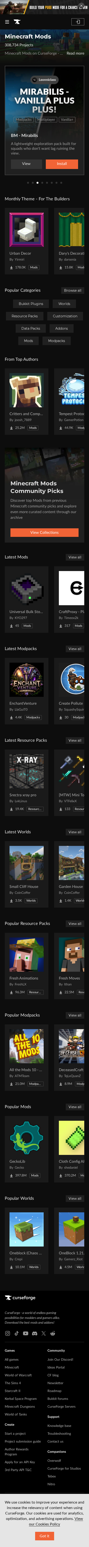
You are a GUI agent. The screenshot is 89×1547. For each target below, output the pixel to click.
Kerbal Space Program (21, 1399)
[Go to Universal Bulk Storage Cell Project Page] (26, 599)
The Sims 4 (13, 1383)
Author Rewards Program (16, 1452)
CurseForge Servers (61, 1406)
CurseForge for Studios (64, 1468)
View (26, 164)
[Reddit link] (53, 1333)
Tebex (51, 1476)
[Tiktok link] (16, 1333)
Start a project (15, 1433)
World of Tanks (16, 1414)
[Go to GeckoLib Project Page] (26, 1149)
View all (75, 557)
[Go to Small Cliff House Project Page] (26, 874)
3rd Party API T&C (18, 1470)
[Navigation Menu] (7, 21)
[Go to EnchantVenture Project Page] (26, 691)
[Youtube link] (25, 1333)
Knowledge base (59, 1426)
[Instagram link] (7, 1333)
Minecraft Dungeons (20, 1406)
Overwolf (54, 1461)
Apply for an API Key (20, 1462)
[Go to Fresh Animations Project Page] (26, 966)
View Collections (44, 532)
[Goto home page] (17, 22)
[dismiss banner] (81, 6)
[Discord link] (34, 1333)
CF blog (53, 1375)
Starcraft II (12, 1391)
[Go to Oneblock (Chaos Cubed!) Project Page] (26, 1241)
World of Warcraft (18, 1375)
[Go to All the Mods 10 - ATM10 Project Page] (26, 1057)
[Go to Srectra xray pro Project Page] (26, 783)
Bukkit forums (57, 1399)
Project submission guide (23, 1441)
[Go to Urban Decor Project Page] (26, 241)
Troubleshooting (59, 1433)
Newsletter (55, 1383)
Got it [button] (44, 1536)
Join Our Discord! (60, 1359)
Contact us (55, 1441)
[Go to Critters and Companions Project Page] (26, 401)
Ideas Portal (56, 1367)
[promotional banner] (44, 7)
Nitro (51, 1484)
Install (62, 164)
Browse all (72, 290)
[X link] (44, 1333)
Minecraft (12, 1367)
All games (12, 1359)
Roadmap (54, 1391)
